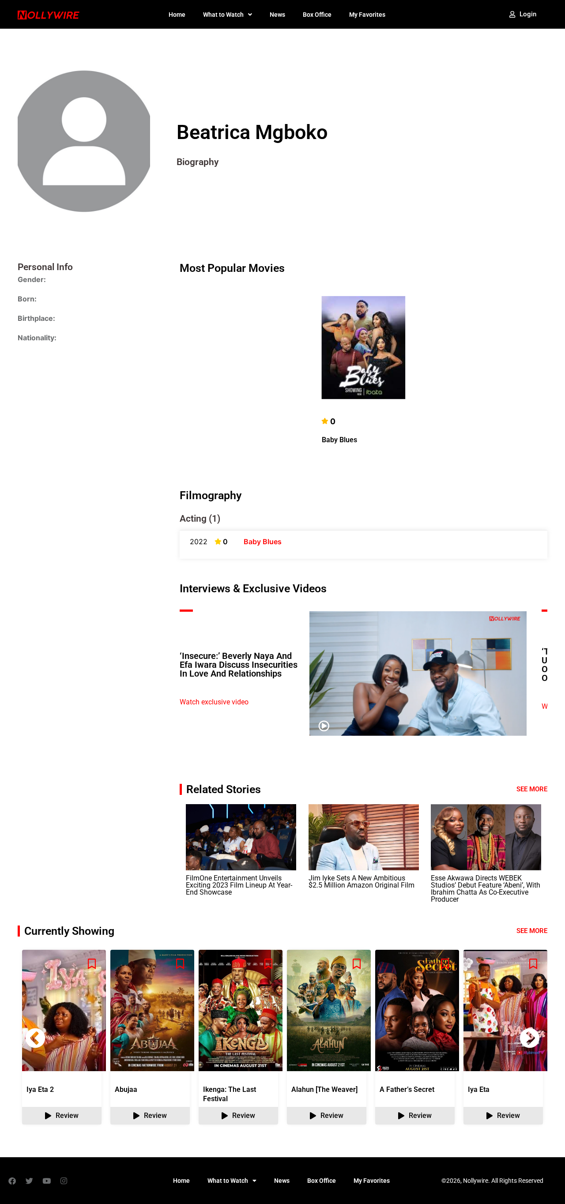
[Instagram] (63, 1180)
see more (531, 931)
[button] (530, 1038)
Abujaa (126, 1089)
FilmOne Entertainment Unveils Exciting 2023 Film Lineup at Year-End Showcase (239, 885)
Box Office (317, 14)
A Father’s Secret (407, 1089)
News (277, 14)
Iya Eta (479, 1089)
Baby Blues (339, 440)
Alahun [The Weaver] (324, 1089)
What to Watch (223, 14)
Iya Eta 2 (40, 1089)
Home (177, 14)
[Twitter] (29, 1180)
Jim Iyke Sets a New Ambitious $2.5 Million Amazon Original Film (361, 881)
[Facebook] (11, 1180)
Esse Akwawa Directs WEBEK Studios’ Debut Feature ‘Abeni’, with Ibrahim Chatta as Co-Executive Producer (485, 888)
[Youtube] (46, 1180)
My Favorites (367, 14)
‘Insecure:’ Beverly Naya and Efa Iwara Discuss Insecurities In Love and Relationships (239, 665)
